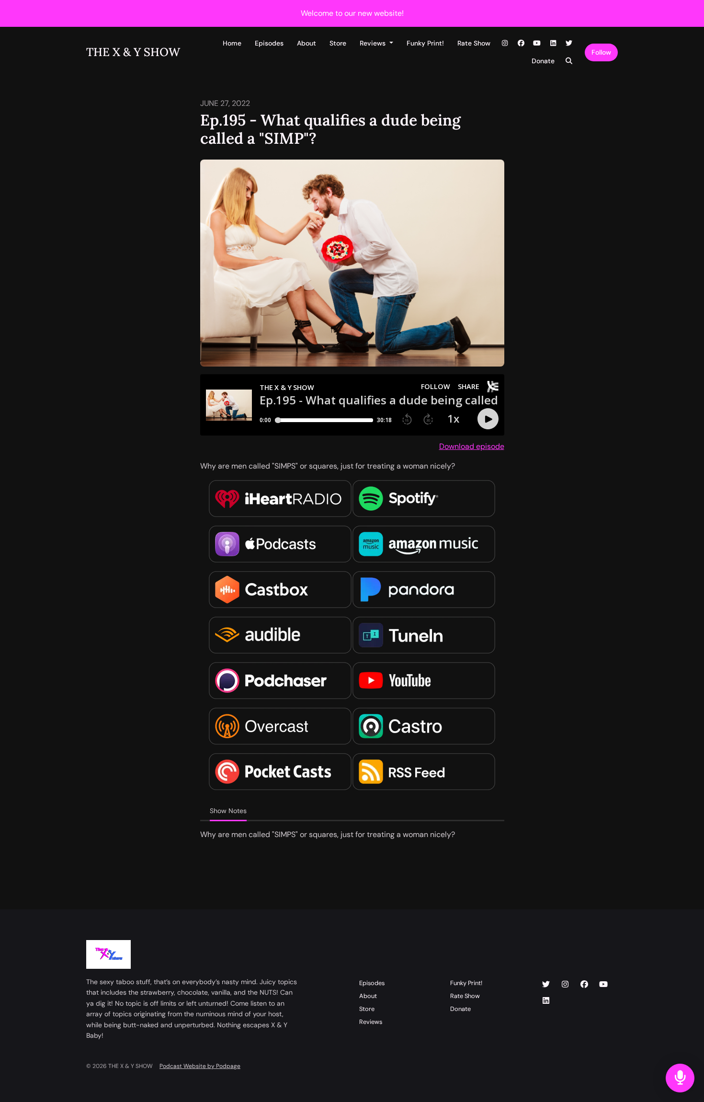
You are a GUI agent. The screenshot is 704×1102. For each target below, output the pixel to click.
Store (337, 43)
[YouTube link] (537, 43)
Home (232, 43)
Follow (601, 52)
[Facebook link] (521, 43)
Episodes (269, 43)
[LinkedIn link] (553, 43)
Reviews (373, 43)
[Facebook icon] (584, 984)
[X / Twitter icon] (546, 984)
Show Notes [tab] (228, 810)
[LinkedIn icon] (546, 1001)
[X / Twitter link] (569, 43)
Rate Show (473, 43)
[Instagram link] (505, 43)
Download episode (471, 446)
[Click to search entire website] (569, 61)
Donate (543, 61)
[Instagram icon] (565, 984)
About (306, 43)
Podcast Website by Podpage (199, 1066)
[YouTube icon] (603, 984)
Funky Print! (425, 43)
